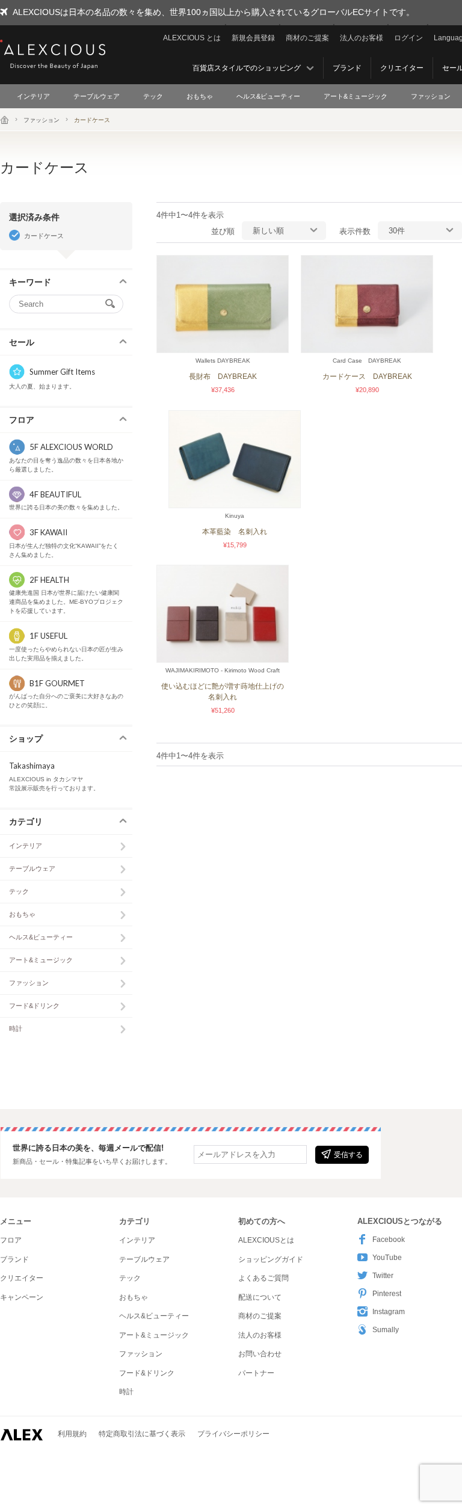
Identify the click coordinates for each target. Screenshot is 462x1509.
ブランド (347, 68)
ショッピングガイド (270, 1259)
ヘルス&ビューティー (268, 96)
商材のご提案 (307, 38)
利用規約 (72, 1434)
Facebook (388, 1239)
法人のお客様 (361, 38)
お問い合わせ (260, 1354)
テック (153, 96)
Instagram (388, 1312)
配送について (260, 1297)
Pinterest (386, 1293)
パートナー (256, 1373)
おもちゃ (199, 96)
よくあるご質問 (263, 1278)
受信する (348, 1155)
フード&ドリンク (34, 1005)
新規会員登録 (253, 38)
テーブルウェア (96, 96)
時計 (15, 1028)
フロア (11, 1240)
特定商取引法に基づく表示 (142, 1434)
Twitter (382, 1275)
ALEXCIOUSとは (266, 1240)
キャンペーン (21, 1297)
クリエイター (402, 68)
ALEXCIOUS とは (192, 38)
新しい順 (268, 230)
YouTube (387, 1257)
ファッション (431, 96)
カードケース (44, 235)
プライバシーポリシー (233, 1434)
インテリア (33, 96)
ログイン (408, 38)
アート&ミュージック (355, 96)
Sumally (385, 1330)
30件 (397, 230)
